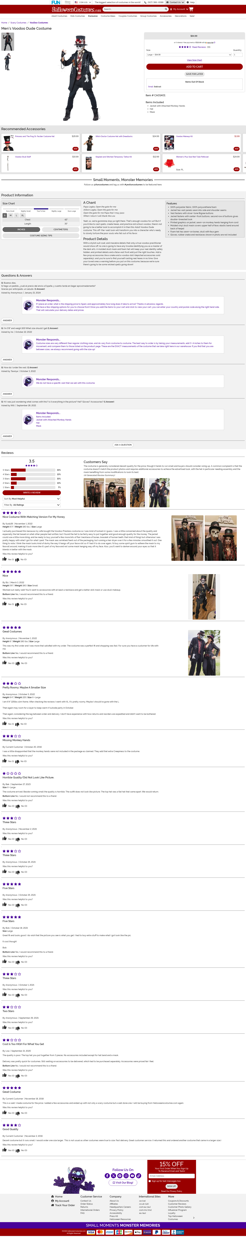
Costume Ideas (108, 16)
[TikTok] (138, 1175)
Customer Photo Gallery (179, 1207)
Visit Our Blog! (124, 1182)
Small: (150, 87)
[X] (113, 1175)
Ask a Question (123, 445)
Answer (7, 320)
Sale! (192, 16)
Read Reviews (199, 47)
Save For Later (194, 74)
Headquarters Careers (120, 1207)
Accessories (166, 16)
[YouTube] (132, 1175)
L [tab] (16, 215)
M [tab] (11, 215)
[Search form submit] (166, 9)
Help (192, 2)
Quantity (237, 50)
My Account (62, 1200)
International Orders (90, 1210)
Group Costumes (148, 16)
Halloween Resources (120, 1219)
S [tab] (4, 215)
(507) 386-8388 (155, 2)
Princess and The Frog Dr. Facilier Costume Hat (34, 136)
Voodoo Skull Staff (23, 157)
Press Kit (114, 1216)
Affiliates (114, 1204)
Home (59, 1196)
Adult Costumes (59, 16)
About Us (114, 1201)
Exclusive (93, 16)
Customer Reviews (177, 1204)
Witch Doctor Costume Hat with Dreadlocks (114, 136)
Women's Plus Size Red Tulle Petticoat (192, 157)
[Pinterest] (119, 1175)
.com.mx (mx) (145, 1210)
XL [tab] (22, 215)
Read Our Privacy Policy (171, 1191)
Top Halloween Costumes (175, 1217)
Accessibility (116, 1213)
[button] (179, 9)
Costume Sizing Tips (41, 235)
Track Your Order (65, 1205)
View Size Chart (194, 60)
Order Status (86, 1204)
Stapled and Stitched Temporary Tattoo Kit (114, 157)
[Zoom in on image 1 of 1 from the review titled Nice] (137, 492)
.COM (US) (83, 2)
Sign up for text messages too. (166, 1181)
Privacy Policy (116, 1210)
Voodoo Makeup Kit (184, 136)
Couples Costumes (128, 16)
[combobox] (132, 9)
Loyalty (171, 1213)
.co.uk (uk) (144, 1204)
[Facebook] (107, 1175)
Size (148, 50)
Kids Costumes (77, 16)
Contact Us (175, 2)
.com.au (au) (145, 1207)
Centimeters (61, 229)
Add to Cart (194, 66)
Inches (21, 229)
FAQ (82, 1213)
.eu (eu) (142, 1213)
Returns (84, 1207)
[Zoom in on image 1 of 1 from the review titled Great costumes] (159, 492)
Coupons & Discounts (178, 1201)
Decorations (181, 16)
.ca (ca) (142, 1201)
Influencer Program (177, 1210)
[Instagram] (126, 1175)
